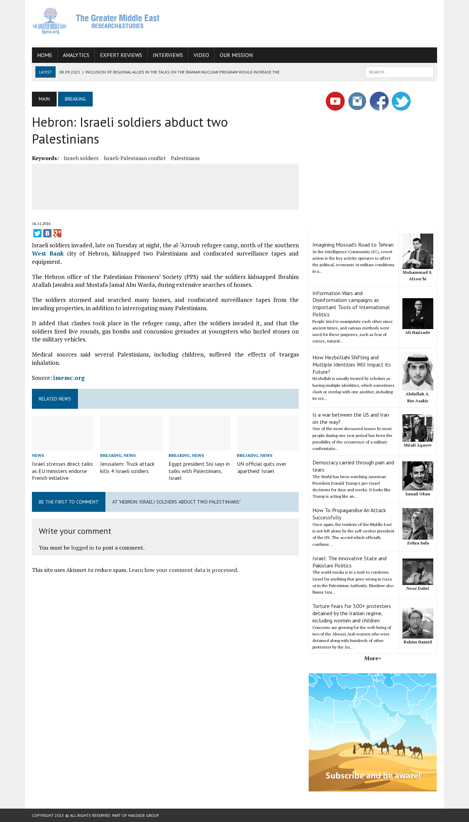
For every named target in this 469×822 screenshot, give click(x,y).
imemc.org (69, 378)
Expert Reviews (121, 55)
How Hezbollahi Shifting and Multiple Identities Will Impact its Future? (351, 364)
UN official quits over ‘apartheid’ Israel (261, 467)
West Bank (48, 253)
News (38, 455)
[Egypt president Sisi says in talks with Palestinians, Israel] (199, 445)
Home (44, 55)
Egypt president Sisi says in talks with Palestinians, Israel (199, 471)
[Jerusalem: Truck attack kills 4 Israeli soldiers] (131, 445)
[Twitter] (37, 233)
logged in (82, 547)
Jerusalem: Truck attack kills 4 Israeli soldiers (127, 467)
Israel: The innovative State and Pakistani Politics (349, 562)
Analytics (76, 55)
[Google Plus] (57, 233)
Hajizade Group (143, 815)
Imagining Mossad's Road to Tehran (352, 244)
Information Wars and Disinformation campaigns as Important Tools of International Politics (351, 304)
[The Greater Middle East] (96, 21)
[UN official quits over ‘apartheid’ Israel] (268, 445)
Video (201, 55)
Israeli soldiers (81, 158)
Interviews (168, 55)
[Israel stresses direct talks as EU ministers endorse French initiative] (63, 445)
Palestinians (185, 158)
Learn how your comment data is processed (183, 570)
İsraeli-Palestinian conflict (135, 158)
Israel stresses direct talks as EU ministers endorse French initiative (62, 471)
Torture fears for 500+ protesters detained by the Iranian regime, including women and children (351, 613)
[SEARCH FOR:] (399, 71)
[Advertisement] (312, 22)
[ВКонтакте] (47, 233)
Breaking (111, 455)
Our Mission (236, 55)
